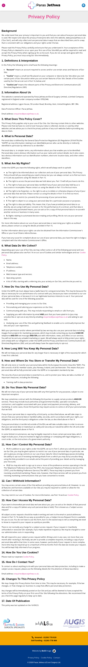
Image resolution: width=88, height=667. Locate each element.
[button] (3, 5)
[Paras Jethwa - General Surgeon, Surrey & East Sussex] (44, 5)
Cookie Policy (73, 495)
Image (46, 651)
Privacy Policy (33, 657)
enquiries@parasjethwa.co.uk (26, 114)
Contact (57, 657)
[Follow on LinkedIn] (83, 5)
